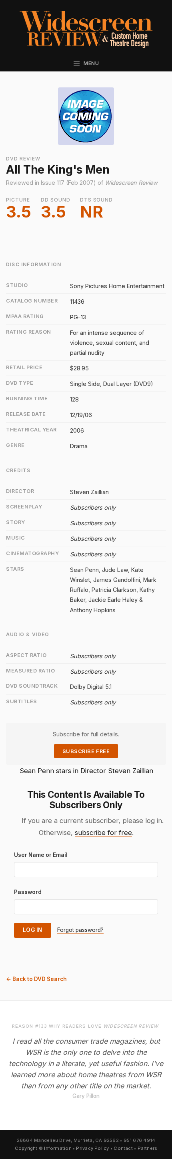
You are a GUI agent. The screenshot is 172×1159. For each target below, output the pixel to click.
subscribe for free (103, 833)
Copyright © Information (43, 1148)
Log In (32, 930)
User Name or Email (41, 855)
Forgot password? (80, 930)
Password (28, 892)
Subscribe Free (86, 751)
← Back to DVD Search (36, 979)
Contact (123, 1148)
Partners (148, 1148)
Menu (89, 63)
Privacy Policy (92, 1148)
